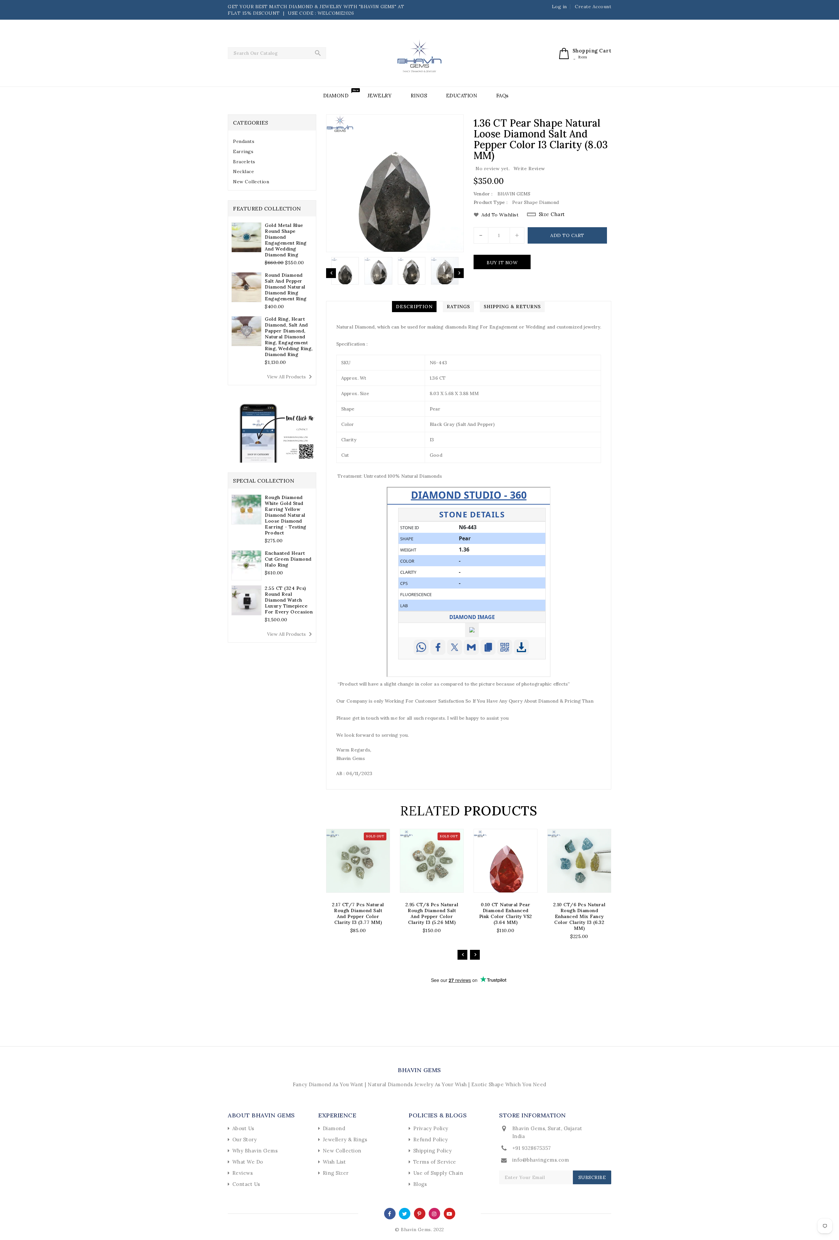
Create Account (593, 7)
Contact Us (246, 1184)
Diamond (334, 1128)
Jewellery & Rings (345, 1139)
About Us (243, 1128)
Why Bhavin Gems (255, 1151)
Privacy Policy (430, 1128)
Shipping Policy (432, 1151)
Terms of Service (434, 1162)
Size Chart (552, 214)
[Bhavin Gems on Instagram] (434, 1213)
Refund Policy (430, 1139)
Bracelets (244, 162)
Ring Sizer (336, 1173)
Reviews (242, 1173)
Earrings (243, 151)
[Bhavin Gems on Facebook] (389, 1213)
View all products (290, 377)
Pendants (243, 141)
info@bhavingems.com (540, 1160)
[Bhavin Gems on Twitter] (404, 1213)
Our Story (244, 1139)
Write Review (529, 168)
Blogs (420, 1184)
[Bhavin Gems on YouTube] (449, 1213)
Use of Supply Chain (438, 1173)
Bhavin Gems (419, 1070)
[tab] (272, 141)
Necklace (243, 171)
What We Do (247, 1162)
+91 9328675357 (531, 1148)
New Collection (251, 182)
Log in (559, 7)
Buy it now (502, 263)
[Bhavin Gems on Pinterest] (419, 1213)
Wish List (334, 1162)
